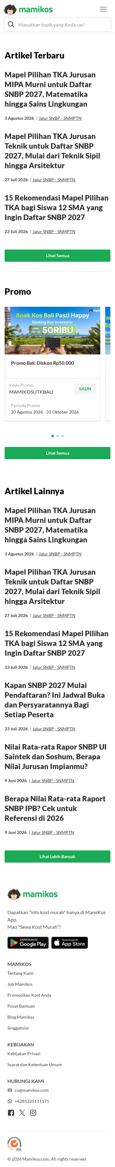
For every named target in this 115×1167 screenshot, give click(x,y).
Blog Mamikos (20, 1017)
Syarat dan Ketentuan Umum (34, 1064)
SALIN (85, 388)
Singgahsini (18, 1027)
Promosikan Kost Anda (29, 995)
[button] (57, 24)
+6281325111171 (32, 1101)
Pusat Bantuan (21, 1006)
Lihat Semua (57, 255)
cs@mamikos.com (32, 1090)
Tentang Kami (20, 973)
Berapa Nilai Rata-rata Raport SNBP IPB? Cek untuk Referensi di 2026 (55, 808)
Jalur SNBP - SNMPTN (60, 118)
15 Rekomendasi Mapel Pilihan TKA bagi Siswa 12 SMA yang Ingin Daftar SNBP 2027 (57, 207)
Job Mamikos (20, 984)
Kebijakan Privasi (23, 1053)
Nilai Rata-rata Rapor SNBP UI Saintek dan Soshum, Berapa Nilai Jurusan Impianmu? (56, 756)
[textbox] (57, 24)
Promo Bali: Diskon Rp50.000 (42, 363)
